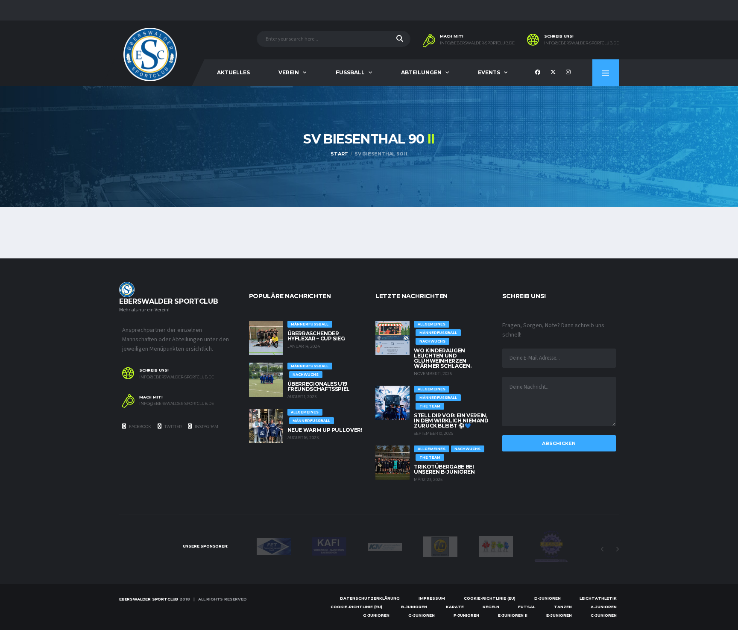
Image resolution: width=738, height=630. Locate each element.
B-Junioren (414, 606)
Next (617, 549)
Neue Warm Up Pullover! (325, 430)
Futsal (526, 606)
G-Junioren (376, 615)
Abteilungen (421, 72)
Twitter (173, 426)
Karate (455, 606)
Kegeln (491, 606)
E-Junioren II (512, 615)
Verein (288, 72)
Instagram (206, 426)
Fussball (350, 72)
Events (489, 72)
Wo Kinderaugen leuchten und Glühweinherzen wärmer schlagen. (442, 358)
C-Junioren (604, 615)
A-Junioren (604, 606)
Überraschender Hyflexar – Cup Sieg (316, 336)
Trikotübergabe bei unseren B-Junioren (444, 469)
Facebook (139, 426)
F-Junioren (466, 615)
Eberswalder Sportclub (148, 599)
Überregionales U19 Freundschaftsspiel (318, 386)
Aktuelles (233, 72)
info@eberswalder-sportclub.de (477, 43)
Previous (602, 549)
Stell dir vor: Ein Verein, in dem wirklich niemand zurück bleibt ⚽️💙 (451, 420)
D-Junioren (547, 598)
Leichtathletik (598, 598)
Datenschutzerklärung (370, 598)
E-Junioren (559, 615)
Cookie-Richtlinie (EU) (489, 598)
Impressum (432, 598)
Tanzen (563, 606)
